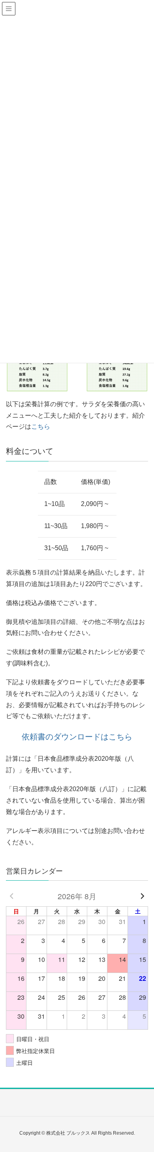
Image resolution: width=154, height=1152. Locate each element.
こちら (40, 426)
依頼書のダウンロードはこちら (77, 736)
